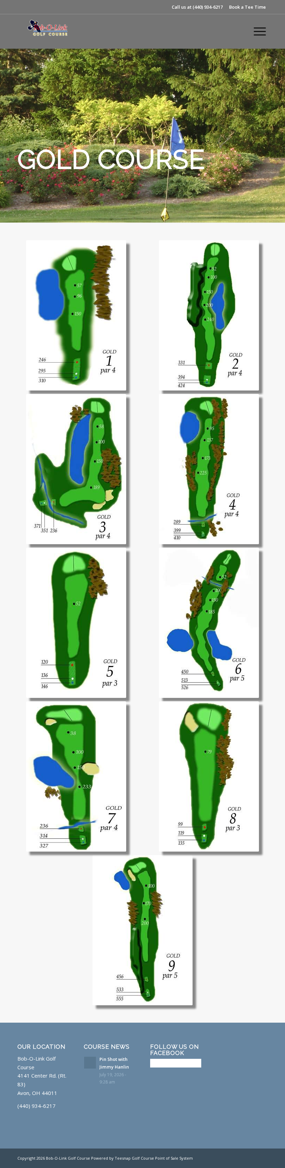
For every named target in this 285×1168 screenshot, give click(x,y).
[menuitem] (256, 31)
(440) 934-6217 (208, 7)
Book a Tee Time (247, 7)
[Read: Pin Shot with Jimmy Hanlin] (90, 1062)
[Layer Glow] (50, 31)
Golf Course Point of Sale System (162, 1158)
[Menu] (256, 31)
